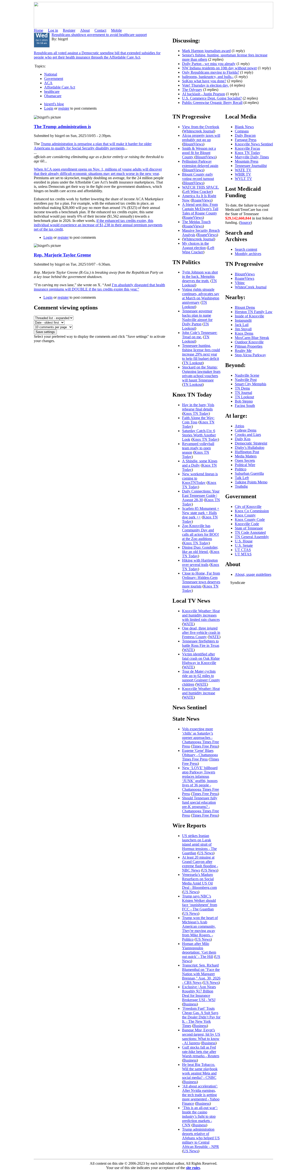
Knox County (245, 515)
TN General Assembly (252, 537)
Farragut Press (245, 140)
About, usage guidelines (253, 574)
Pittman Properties (248, 346)
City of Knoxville (248, 507)
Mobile (116, 30)
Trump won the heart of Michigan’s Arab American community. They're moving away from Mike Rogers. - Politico (200, 928)
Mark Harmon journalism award (206, 51)
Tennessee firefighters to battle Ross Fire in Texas (200, 643)
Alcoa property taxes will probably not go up (201, 137)
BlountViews (193, 144)
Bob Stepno (244, 401)
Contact (100, 30)
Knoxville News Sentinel (254, 144)
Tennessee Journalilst (251, 166)
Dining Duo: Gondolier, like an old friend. (200, 549)
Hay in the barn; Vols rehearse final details (198, 407)
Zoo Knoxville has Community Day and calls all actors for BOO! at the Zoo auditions (200, 532)
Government (53, 79)
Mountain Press (246, 161)
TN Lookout (194, 304)
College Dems (245, 430)
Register (69, 30)
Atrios (239, 426)
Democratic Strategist (251, 443)
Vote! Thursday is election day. (205, 85)
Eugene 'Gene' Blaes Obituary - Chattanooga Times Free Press (200, 754)
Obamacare (52, 96)
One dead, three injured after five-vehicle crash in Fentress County (201, 632)
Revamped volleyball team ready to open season (198, 448)
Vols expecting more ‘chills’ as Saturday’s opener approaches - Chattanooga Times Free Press (200, 737)
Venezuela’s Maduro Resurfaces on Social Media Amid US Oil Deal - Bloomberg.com (199, 881)
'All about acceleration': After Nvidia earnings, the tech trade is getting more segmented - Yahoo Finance (200, 1094)
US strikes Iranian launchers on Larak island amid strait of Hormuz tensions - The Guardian (199, 844)
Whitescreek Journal (198, 131)
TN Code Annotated (250, 532)
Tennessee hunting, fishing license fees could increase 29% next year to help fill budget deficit (201, 352)
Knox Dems (244, 333)
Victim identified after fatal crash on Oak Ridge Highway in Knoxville (201, 658)
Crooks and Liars (248, 435)
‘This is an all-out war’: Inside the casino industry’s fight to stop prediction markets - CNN (200, 1116)
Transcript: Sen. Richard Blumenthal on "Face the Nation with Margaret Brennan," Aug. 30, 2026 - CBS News (201, 974)
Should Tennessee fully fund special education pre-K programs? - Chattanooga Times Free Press (200, 806)
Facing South (245, 406)
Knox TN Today (196, 413)
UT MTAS (243, 554)
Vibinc (240, 283)
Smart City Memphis (250, 384)
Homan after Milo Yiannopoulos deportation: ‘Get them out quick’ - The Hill (199, 950)
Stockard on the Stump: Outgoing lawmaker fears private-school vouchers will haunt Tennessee (201, 373)
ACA (48, 83)
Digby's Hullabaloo (249, 447)
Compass (242, 131)
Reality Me (243, 351)
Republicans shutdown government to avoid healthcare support (99, 35)
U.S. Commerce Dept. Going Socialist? (212, 98)
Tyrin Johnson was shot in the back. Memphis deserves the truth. (200, 276)
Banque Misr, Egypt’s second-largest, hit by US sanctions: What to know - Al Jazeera (201, 1036)
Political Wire (245, 465)
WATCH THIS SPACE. (200, 187)
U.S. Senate (244, 545)
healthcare (51, 91)
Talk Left (242, 478)
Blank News (244, 127)
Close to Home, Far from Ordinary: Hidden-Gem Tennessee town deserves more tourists (201, 579)
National (50, 74)
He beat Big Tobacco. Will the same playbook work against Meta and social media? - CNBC (200, 1071)
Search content (246, 249)
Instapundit (243, 320)
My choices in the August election (195, 245)
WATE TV (243, 170)
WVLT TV (243, 179)
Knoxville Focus (247, 148)
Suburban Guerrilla (249, 473)
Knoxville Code (247, 524)
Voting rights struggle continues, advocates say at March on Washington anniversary (200, 295)
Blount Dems (245, 307)
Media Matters (246, 456)
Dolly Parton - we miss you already (209, 64)
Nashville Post (246, 380)
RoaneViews (201, 200)
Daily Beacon (245, 135)
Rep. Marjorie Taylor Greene (62, 254)
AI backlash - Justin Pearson (203, 94)
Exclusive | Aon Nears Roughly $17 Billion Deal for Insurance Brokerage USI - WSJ (199, 993)
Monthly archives (248, 254)
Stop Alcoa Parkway (250, 355)
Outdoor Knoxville (249, 342)
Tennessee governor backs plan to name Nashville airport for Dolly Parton (197, 317)
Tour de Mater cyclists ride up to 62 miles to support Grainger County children (201, 677)
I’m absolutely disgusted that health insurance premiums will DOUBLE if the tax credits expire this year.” (99, 287)
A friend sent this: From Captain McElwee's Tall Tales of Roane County (200, 208)
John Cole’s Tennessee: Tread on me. (199, 335)
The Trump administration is (62, 126)
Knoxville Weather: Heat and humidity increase (201, 691)
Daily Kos (242, 439)
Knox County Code (250, 519)
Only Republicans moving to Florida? (210, 72)
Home (38, 30)
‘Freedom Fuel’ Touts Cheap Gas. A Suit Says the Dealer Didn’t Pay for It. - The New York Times (201, 1017)
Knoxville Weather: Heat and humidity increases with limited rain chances (201, 615)
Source (245, 222)
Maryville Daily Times (252, 157)
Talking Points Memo (251, 482)
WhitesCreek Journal (250, 287)
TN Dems (242, 388)
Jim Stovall (243, 329)
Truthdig (241, 486)
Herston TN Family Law (253, 312)
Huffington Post (247, 452)
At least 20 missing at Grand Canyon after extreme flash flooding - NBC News (200, 863)
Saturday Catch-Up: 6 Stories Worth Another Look (199, 435)
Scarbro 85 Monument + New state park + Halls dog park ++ (200, 512)
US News (205, 853)
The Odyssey (192, 90)
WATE (188, 624)
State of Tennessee (249, 528)
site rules (193, 1168)
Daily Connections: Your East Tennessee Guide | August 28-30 (200, 495)
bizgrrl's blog (54, 104)
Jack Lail (241, 325)
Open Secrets (245, 460)
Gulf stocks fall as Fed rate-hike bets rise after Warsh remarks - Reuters (200, 1051)
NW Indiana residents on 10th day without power (219, 68)
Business (190, 1004)
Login (48, 108)
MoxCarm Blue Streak (252, 338)
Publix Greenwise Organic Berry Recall (212, 103)
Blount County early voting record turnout (198, 176)
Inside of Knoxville (249, 316)
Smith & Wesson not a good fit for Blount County (199, 152)
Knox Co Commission (252, 511)
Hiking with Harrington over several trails (200, 562)
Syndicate (237, 583)
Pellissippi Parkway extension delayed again (200, 163)
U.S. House (244, 541)
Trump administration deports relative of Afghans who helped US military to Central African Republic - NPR (201, 1138)
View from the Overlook (200, 127)
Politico (240, 469)
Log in (53, 30)
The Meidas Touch (196, 222)
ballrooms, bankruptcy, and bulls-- (208, 77)
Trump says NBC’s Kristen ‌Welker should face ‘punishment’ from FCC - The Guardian (199, 902)
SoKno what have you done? (204, 81)
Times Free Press (205, 746)
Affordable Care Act (59, 87)
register (63, 108)
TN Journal (243, 393)
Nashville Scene (247, 375)
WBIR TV (243, 174)
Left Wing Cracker (197, 192)
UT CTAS (243, 550)
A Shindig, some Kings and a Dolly (199, 463)
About (85, 30)
